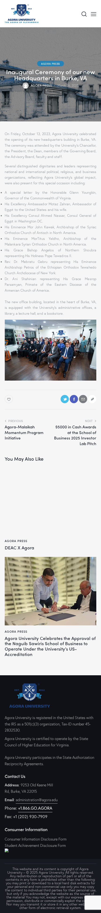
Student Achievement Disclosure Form (35, 845)
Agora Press (50, 63)
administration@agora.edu (37, 799)
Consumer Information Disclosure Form (35, 839)
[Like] (9, 399)
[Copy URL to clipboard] (92, 399)
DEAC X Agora (19, 547)
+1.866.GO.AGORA (35, 808)
